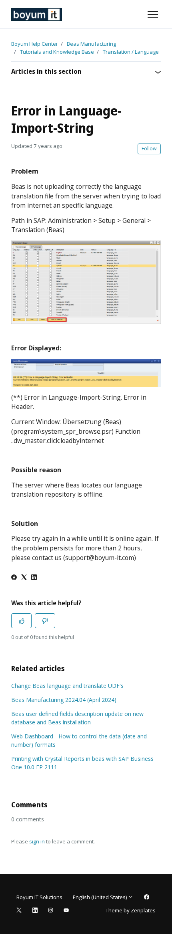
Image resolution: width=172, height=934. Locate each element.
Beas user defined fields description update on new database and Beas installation (77, 718)
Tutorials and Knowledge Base (57, 51)
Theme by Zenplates (130, 910)
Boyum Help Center (34, 43)
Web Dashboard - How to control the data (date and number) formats (79, 740)
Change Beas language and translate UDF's (67, 685)
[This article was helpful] (21, 620)
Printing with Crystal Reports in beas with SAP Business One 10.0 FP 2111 (82, 763)
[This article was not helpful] (45, 620)
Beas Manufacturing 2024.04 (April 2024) (63, 700)
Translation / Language (131, 51)
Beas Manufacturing (91, 43)
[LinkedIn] (34, 578)
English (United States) (100, 897)
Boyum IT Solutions (39, 897)
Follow (149, 148)
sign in (37, 841)
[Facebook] (14, 578)
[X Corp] (24, 578)
